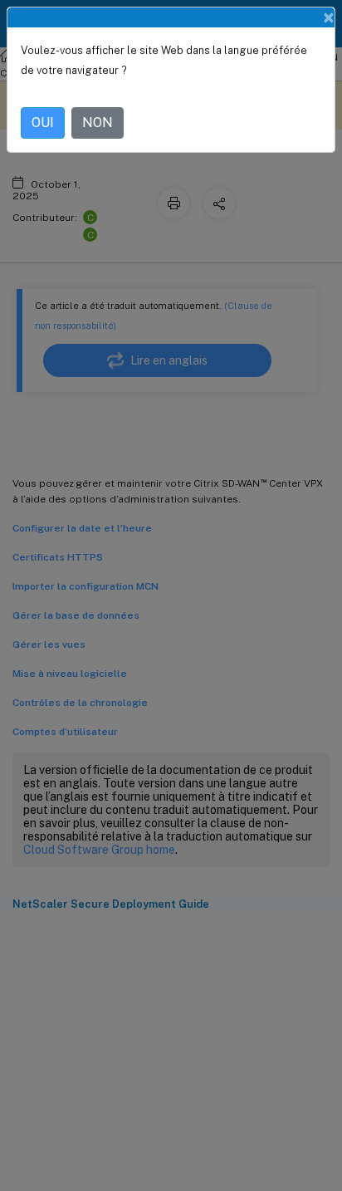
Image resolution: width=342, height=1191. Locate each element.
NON (97, 122)
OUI (43, 122)
